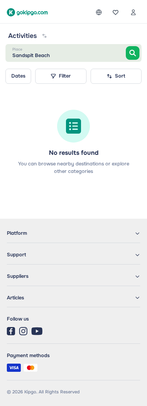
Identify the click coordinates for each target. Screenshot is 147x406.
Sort (120, 76)
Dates (18, 76)
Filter (65, 76)
